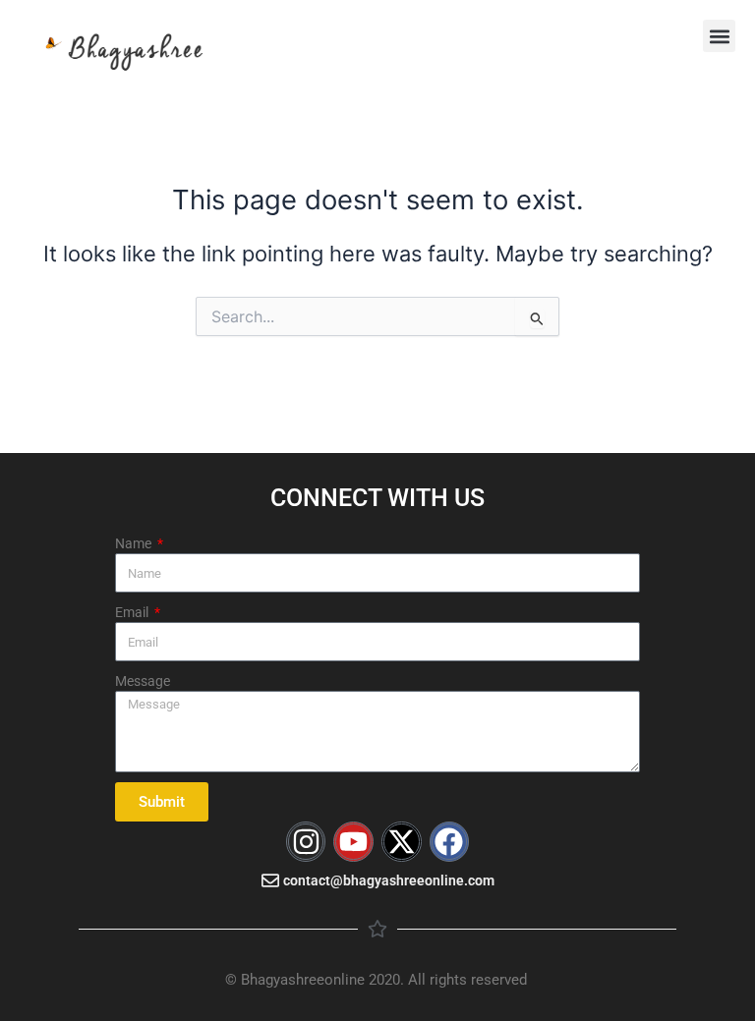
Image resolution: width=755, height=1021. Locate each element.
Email (133, 612)
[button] (719, 36)
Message (142, 681)
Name (134, 543)
